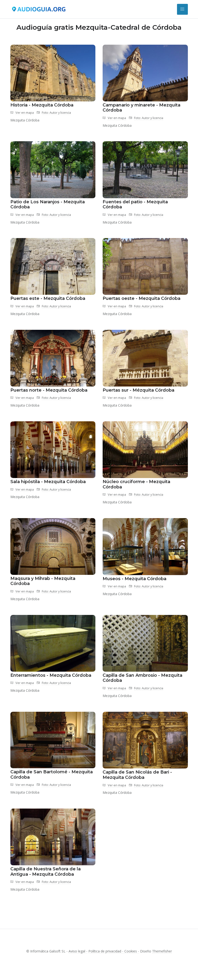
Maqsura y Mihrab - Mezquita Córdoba (42, 581)
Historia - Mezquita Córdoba (41, 105)
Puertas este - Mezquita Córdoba (47, 298)
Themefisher (162, 951)
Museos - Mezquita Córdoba (134, 578)
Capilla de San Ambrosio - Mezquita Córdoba (142, 678)
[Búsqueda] (182, 9)
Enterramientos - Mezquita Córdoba (50, 675)
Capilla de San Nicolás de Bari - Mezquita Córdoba (137, 774)
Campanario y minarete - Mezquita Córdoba (141, 107)
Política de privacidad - (106, 951)
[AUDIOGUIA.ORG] (38, 9)
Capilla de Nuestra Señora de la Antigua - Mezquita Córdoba (45, 871)
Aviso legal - (78, 951)
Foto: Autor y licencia (56, 113)
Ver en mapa (24, 113)
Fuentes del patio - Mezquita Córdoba (135, 204)
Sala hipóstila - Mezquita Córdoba (48, 481)
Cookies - (131, 951)
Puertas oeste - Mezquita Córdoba (141, 298)
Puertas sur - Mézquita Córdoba (138, 390)
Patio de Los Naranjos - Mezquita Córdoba (47, 204)
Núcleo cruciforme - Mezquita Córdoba (136, 484)
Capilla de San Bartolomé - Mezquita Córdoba (51, 774)
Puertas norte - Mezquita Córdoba (48, 390)
